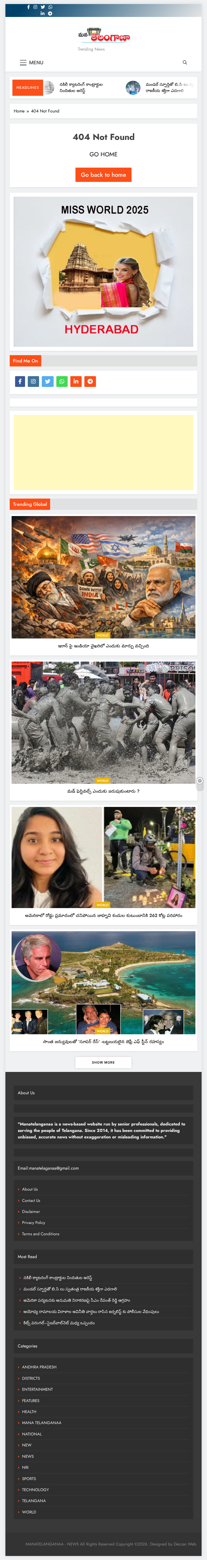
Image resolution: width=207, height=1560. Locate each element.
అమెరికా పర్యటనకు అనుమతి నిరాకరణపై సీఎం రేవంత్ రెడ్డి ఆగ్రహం (76, 1300)
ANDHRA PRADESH (39, 1367)
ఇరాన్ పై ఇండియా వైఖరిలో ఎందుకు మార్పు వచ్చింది (103, 646)
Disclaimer (31, 1212)
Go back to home (103, 174)
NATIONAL (32, 1434)
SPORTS (29, 1479)
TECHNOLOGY (35, 1490)
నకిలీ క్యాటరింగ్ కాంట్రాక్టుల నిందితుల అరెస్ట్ (56, 88)
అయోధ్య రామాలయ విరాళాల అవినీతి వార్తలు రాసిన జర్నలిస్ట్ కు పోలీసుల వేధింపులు (91, 1312)
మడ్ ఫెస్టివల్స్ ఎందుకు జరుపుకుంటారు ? (103, 791)
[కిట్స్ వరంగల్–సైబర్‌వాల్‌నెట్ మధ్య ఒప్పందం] (194, 88)
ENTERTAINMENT (37, 1389)
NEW (27, 1445)
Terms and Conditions (40, 1234)
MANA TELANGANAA (41, 1423)
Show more (103, 1062)
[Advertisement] (103, 452)
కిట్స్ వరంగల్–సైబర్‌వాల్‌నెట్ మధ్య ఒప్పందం (59, 1323)
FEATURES (30, 1401)
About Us (30, 1189)
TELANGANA (34, 1501)
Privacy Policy (33, 1223)
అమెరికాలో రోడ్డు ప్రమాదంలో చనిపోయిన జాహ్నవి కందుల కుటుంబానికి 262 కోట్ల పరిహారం (103, 915)
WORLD (102, 635)
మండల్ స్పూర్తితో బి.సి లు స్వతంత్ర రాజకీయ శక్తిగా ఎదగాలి (149, 88)
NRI (25, 1467)
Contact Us (31, 1200)
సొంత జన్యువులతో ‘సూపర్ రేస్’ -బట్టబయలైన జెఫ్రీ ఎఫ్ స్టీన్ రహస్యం (103, 1041)
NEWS (28, 1456)
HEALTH (29, 1412)
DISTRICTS (31, 1378)
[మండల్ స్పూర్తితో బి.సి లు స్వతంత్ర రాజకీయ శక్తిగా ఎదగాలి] (108, 88)
